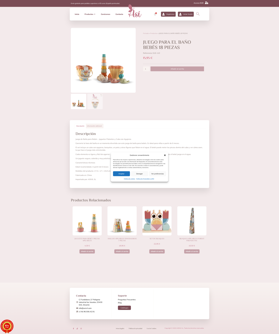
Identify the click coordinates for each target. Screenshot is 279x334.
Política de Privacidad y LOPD (145, 179)
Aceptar (121, 174)
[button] (165, 155)
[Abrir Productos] (95, 14)
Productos (153, 33)
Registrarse (170, 14)
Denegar (139, 174)
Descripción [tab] (80, 126)
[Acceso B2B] (206, 2)
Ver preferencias (157, 174)
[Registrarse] (163, 14)
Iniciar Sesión (188, 14)
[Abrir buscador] (198, 14)
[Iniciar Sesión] (180, 14)
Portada (146, 33)
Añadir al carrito (177, 69)
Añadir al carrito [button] (87, 251)
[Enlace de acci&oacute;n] (73, 328)
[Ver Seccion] (134, 10)
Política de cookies (129, 179)
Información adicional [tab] (94, 126)
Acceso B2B (198, 3)
